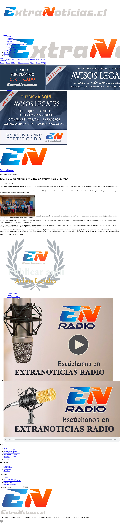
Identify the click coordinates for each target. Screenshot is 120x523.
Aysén (38, 63)
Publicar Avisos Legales (13, 49)
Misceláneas (10, 41)
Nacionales (10, 38)
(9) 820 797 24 (11, 295)
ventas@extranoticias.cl (13, 297)
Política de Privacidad (10, 484)
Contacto (6, 477)
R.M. (37, 59)
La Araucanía (21, 62)
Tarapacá (8, 59)
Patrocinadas (10, 43)
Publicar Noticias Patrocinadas (15, 44)
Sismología (7, 54)
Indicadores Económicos (10, 50)
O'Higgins (43, 59)
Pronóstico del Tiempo (10, 52)
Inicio (5, 35)
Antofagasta (14, 59)
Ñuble (8, 63)
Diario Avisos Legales (13, 47)
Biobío (13, 63)
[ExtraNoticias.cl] (55, 23)
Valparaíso (33, 59)
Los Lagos (32, 62)
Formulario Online (12, 293)
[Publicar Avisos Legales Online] (60, 105)
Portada (9, 36)
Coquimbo (27, 59)
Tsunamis (6, 55)
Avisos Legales (8, 46)
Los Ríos (26, 63)
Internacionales (11, 39)
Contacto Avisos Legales (10, 479)
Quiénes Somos (8, 482)
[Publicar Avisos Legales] (35, 292)
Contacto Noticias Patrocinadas (12, 481)
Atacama (20, 59)
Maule (2, 63)
